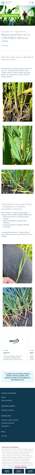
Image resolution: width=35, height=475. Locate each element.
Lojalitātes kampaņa (7, 410)
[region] (17, 458)
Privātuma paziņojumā (20, 467)
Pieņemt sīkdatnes (7, 471)
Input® (15, 212)
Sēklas (3, 397)
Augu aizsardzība (6, 400)
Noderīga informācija (7, 423)
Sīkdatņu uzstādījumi (19, 471)
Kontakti (4, 436)
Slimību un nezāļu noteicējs (9, 420)
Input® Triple (23, 212)
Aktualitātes (5, 426)
